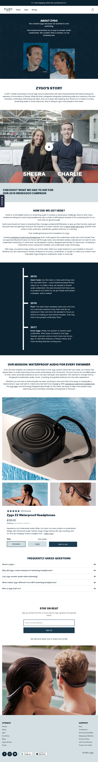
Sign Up (49, 630)
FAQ (80, 726)
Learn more (49, 533)
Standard (16, 544)
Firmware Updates (86, 733)
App (3, 733)
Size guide (42, 539)
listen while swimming (75, 226)
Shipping (10, 523)
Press (4, 745)
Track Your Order (85, 745)
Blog (4, 739)
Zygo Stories (7, 742)
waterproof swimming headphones (26, 237)
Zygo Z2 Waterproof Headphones (31, 515)
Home (4, 726)
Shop (4, 729)
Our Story (5, 736)
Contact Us (83, 729)
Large (37, 544)
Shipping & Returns (86, 736)
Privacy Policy (84, 739)
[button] (2, 201)
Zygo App (14, 386)
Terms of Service (85, 742)
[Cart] (93, 9)
